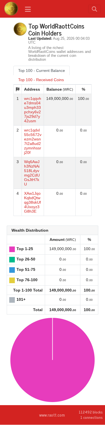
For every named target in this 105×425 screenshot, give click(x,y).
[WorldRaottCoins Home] (11, 9)
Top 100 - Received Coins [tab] (41, 80)
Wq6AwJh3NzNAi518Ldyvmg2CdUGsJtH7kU (32, 172)
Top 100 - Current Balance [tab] (41, 70)
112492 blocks (91, 412)
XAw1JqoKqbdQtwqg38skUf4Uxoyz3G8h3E (32, 202)
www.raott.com (52, 415)
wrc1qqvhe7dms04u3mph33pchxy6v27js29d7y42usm (32, 109)
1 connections (91, 417)
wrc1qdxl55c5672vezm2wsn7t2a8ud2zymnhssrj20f (32, 141)
